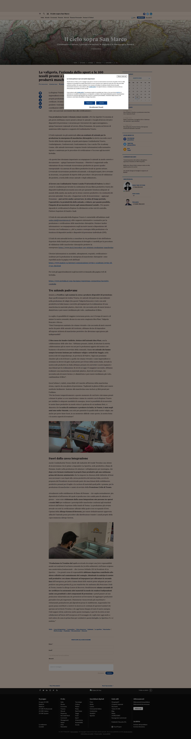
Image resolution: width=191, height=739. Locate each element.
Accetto (101, 102)
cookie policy (92, 86)
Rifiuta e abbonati (122, 76)
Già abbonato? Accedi (96, 107)
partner (118, 92)
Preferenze (90, 102)
